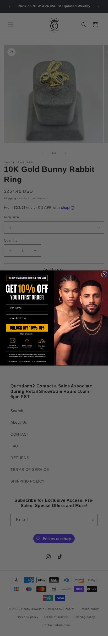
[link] (27, 356)
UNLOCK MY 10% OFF (27, 327)
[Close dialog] (104, 274)
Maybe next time (27, 334)
